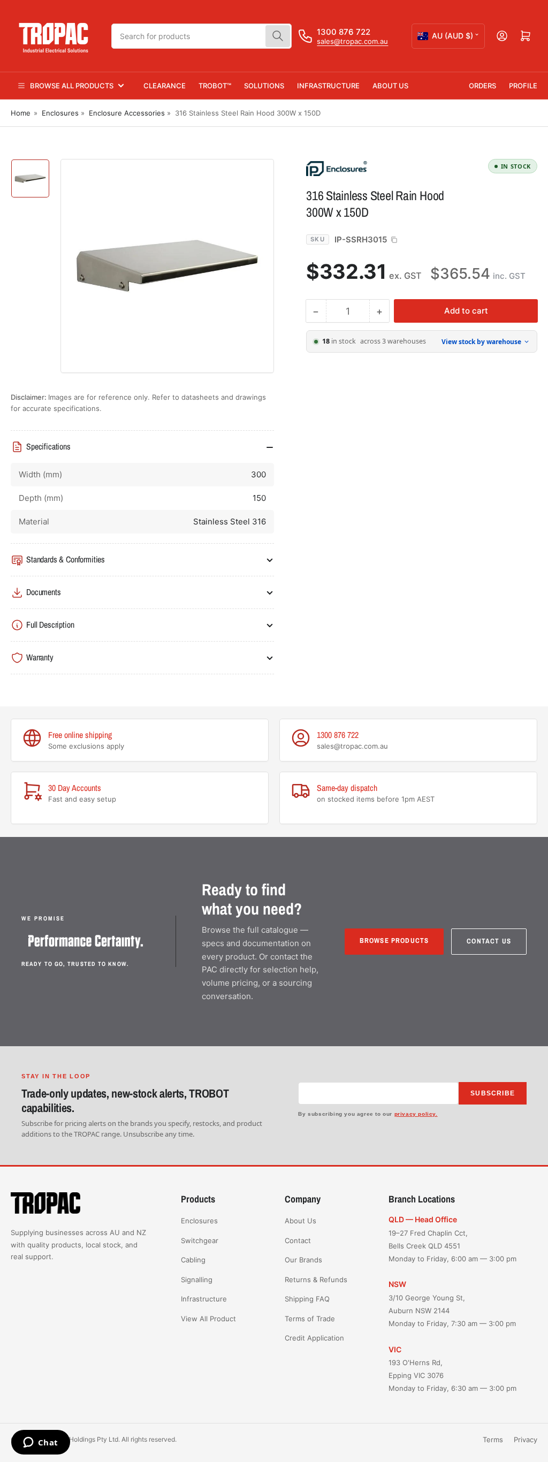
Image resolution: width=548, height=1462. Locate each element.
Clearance (164, 85)
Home (21, 113)
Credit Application (314, 1338)
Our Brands (303, 1259)
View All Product (208, 1318)
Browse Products (394, 940)
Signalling (196, 1279)
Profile (523, 85)
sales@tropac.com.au (352, 41)
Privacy (525, 1439)
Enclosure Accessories (127, 113)
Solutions (264, 85)
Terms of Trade (310, 1318)
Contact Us (489, 941)
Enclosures (60, 113)
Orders (482, 85)
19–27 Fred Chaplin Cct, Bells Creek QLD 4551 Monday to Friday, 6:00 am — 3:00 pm (452, 1246)
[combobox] (201, 36)
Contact (298, 1240)
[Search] (278, 36)
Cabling (193, 1259)
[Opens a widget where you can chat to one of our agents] (40, 1443)
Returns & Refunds (316, 1279)
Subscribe (492, 1093)
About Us (390, 85)
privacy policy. (416, 1114)
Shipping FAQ (307, 1299)
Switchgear (199, 1240)
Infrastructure (328, 85)
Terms (493, 1439)
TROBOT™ (215, 85)
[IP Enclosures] (381, 168)
